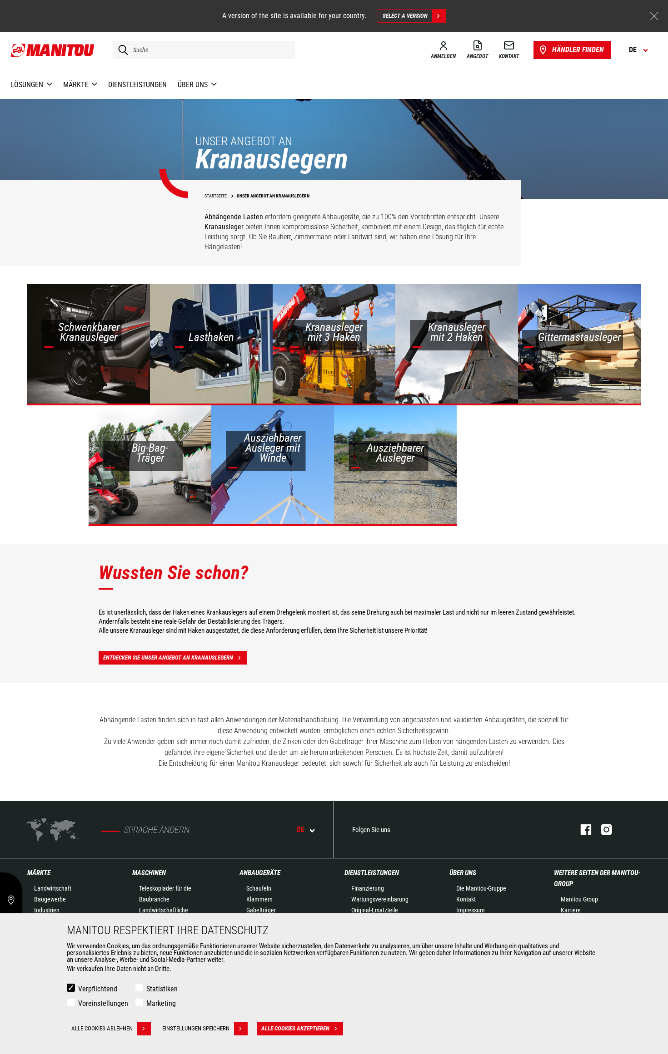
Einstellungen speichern (195, 1028)
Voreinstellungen (103, 1003)
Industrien (47, 910)
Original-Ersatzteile (374, 910)
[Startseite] (53, 50)
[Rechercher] (121, 50)
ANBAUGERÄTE (259, 873)
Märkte (38, 873)
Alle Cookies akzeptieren (295, 1028)
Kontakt (466, 899)
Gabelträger (261, 910)
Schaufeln (258, 888)
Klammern (259, 899)
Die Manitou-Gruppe (481, 888)
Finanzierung (367, 888)
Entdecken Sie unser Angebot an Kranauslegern (168, 657)
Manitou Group (579, 899)
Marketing (161, 1003)
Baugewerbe (50, 899)
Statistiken (162, 989)
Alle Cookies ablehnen (102, 1028)
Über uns (462, 873)
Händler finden (578, 49)
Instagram (602, 829)
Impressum (470, 910)
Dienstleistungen (371, 873)
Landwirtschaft (52, 888)
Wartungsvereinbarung (380, 899)
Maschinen (149, 873)
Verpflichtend (97, 989)
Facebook (581, 829)
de (300, 829)
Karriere (571, 910)
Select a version (405, 15)
